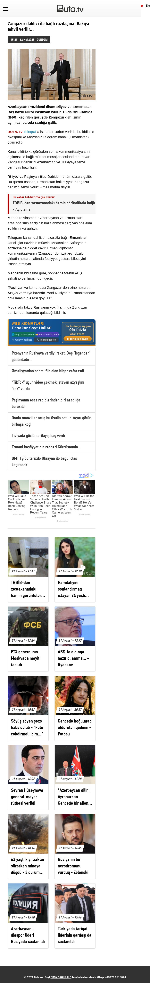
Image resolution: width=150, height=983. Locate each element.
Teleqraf (30, 132)
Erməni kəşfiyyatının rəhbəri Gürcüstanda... (46, 447)
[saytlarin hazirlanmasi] (52, 332)
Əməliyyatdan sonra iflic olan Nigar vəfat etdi (48, 371)
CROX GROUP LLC (61, 977)
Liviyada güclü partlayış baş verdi (38, 436)
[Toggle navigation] (5, 8)
